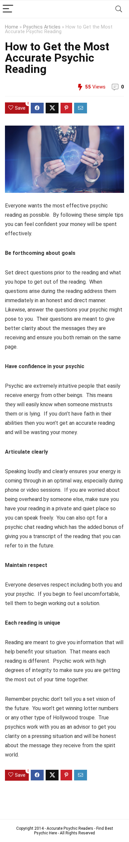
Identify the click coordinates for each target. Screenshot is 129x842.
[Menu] (8, 9)
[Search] (119, 9)
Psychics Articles (42, 27)
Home (11, 27)
